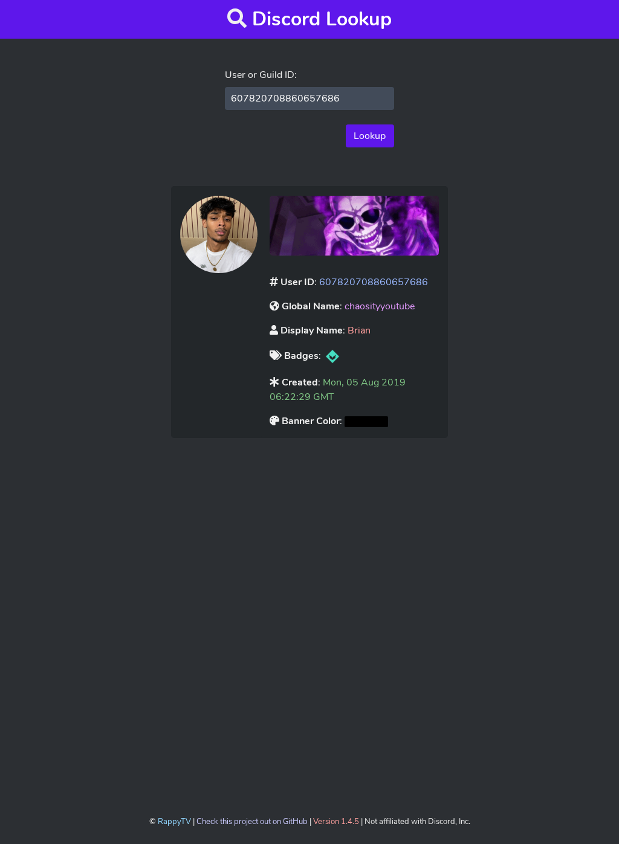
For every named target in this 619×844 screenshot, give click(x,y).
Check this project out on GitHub (252, 821)
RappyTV (174, 821)
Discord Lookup (322, 19)
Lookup (370, 136)
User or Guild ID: (261, 75)
